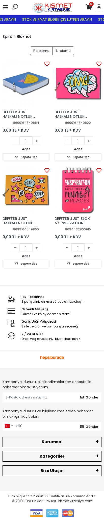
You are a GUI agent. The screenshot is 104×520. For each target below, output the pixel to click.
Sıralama (63, 50)
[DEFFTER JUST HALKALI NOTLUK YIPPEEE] (26, 83)
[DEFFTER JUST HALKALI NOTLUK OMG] (78, 83)
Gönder (92, 397)
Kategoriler (52, 456)
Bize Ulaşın (52, 471)
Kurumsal (52, 442)
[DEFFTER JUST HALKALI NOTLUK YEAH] (26, 190)
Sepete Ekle (28, 157)
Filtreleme (41, 50)
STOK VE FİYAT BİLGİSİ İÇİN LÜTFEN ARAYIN (55, 19)
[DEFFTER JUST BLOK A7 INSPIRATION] (78, 190)
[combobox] (8, 426)
